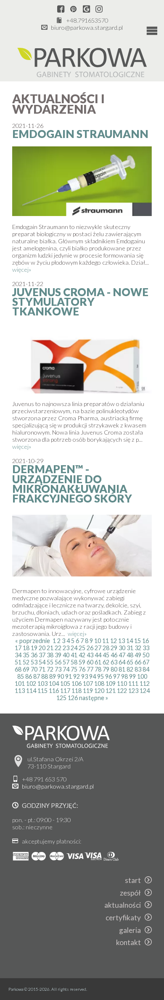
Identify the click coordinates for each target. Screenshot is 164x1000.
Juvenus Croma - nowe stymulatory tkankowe (80, 301)
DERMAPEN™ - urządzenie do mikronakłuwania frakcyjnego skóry (72, 483)
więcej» (21, 269)
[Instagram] (99, 9)
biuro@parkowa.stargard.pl (87, 27)
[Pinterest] (73, 9)
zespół (132, 892)
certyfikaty (125, 917)
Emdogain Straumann (80, 134)
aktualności (124, 905)
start (135, 880)
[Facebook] (60, 9)
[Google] (86, 9)
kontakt (130, 942)
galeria (132, 930)
